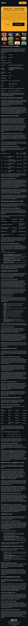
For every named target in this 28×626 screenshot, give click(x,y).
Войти (7, 24)
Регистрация (22, 2)
